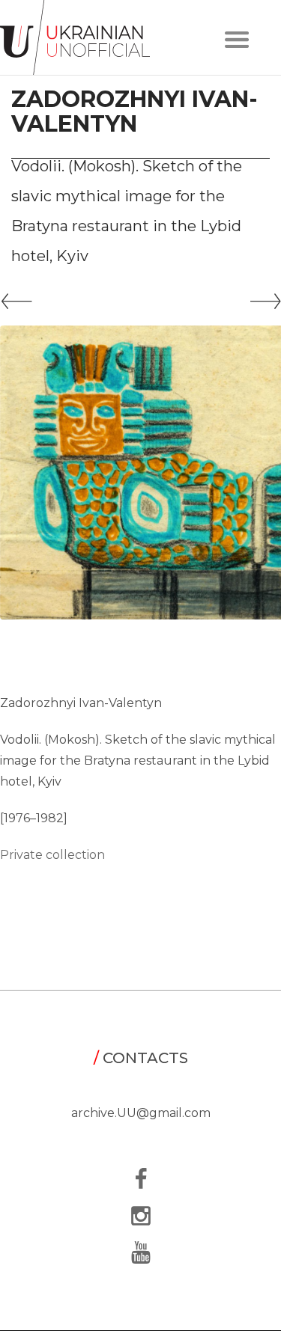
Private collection (52, 855)
